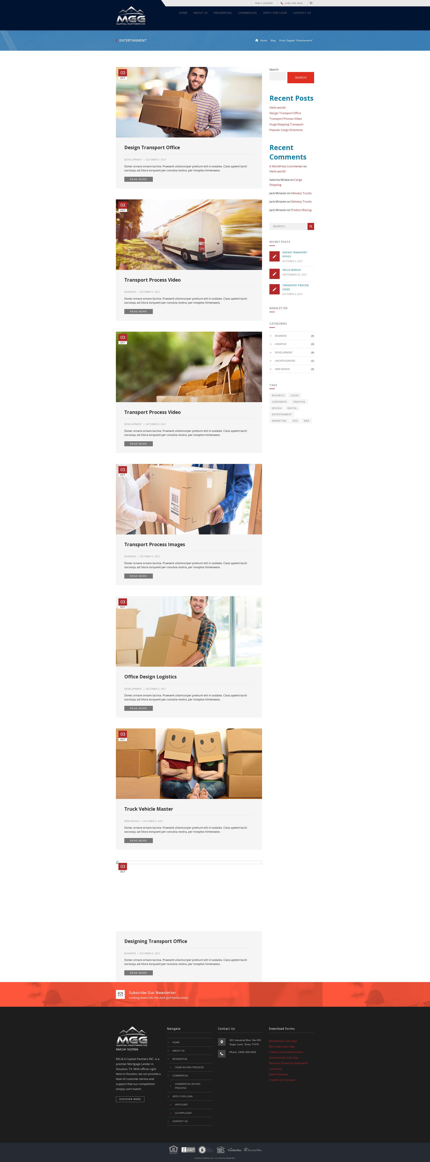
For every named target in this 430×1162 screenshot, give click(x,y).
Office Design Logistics (150, 676)
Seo (295, 421)
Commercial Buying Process (187, 1086)
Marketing (279, 421)
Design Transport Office (152, 147)
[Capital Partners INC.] (131, 15)
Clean (295, 395)
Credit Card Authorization (286, 1052)
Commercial (180, 1075)
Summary (275, 1069)
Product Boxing (301, 210)
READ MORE (138, 179)
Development (133, 159)
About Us (178, 1050)
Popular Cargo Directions (286, 130)
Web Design (131, 821)
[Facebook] (311, 3)
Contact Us (180, 1121)
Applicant (181, 1104)
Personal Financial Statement (288, 1063)
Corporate (279, 402)
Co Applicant (183, 1113)
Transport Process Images (154, 544)
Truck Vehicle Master (148, 809)
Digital (292, 408)
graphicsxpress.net (204, 1158)
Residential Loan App (283, 1041)
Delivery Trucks (301, 193)
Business (130, 292)
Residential (180, 1059)
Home (264, 40)
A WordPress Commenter (286, 166)
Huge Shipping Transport (286, 124)
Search (273, 69)
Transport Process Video (152, 280)
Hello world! (277, 107)
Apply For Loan (182, 1096)
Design (276, 408)
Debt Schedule (278, 1074)
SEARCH (311, 226)
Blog (273, 40)
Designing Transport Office (155, 941)
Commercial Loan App (283, 1057)
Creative (280, 344)
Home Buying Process (189, 1067)
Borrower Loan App (282, 1046)
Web (306, 421)
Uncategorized (285, 360)
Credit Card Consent (282, 1080)
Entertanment (282, 414)
